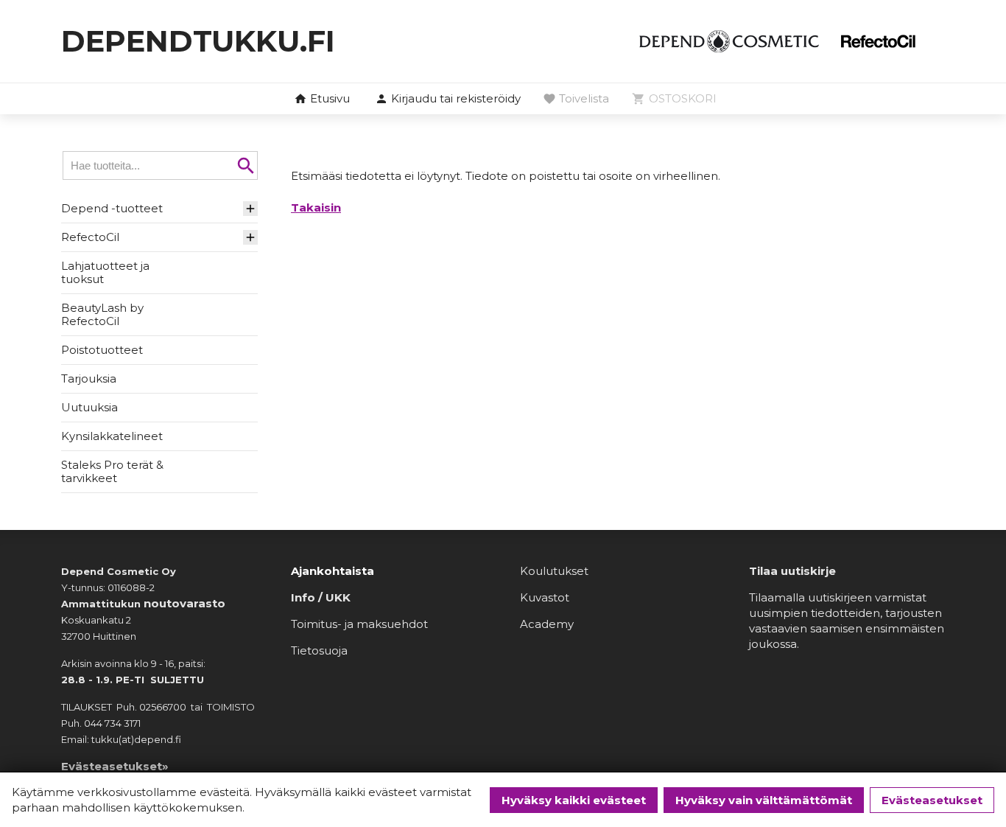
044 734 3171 (112, 723)
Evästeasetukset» (115, 766)
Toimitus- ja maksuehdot (359, 624)
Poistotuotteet (102, 350)
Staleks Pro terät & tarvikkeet (112, 471)
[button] (448, 99)
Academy (547, 624)
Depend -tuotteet (112, 208)
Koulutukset (554, 571)
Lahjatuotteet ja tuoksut (105, 272)
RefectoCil (90, 237)
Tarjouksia (88, 378)
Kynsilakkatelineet (112, 436)
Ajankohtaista (332, 571)
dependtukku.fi (198, 41)
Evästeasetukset (932, 800)
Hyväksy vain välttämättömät (763, 800)
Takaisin (316, 207)
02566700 (162, 707)
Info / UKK (321, 597)
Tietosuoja (319, 650)
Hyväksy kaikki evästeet (574, 800)
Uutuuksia (89, 407)
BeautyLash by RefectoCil (102, 314)
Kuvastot (544, 597)
